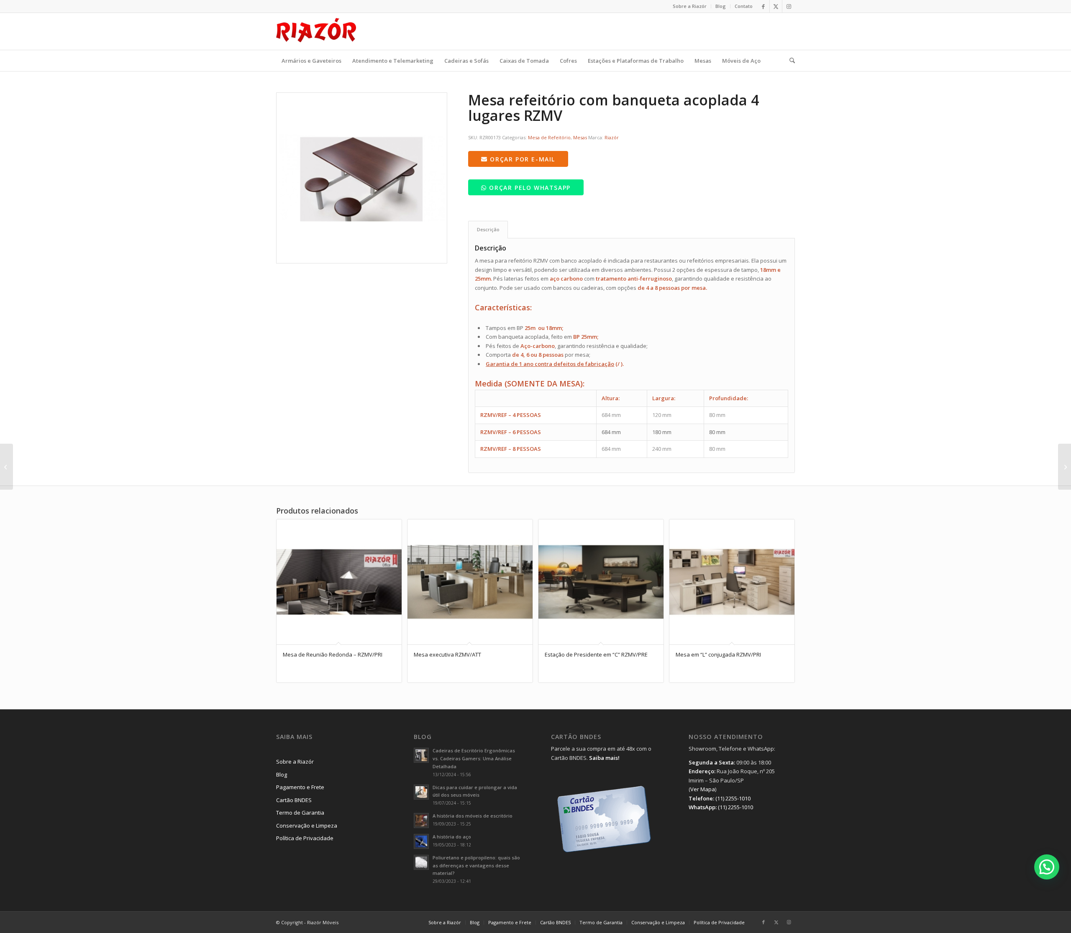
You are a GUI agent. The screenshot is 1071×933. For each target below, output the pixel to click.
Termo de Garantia (300, 812)
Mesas (580, 137)
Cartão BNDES (294, 800)
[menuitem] (690, 6)
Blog (720, 6)
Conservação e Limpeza (306, 825)
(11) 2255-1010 (733, 798)
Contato (744, 6)
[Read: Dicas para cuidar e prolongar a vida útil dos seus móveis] (421, 792)
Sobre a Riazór (690, 6)
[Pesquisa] (789, 60)
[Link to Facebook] (763, 6)
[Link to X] (776, 6)
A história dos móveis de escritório (472, 816)
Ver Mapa (702, 789)
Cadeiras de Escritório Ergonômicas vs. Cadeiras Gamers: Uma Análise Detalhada (474, 758)
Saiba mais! (604, 758)
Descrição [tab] (488, 229)
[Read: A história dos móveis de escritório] (421, 820)
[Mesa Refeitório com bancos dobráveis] (1064, 467)
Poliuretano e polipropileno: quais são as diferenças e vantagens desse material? (476, 865)
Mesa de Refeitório (549, 137)
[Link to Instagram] (788, 6)
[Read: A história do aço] (421, 841)
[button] (1046, 866)
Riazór (612, 137)
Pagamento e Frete (300, 787)
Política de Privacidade (304, 838)
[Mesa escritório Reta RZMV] (6, 467)
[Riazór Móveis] (316, 31)
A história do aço (452, 836)
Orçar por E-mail (521, 159)
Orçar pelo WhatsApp (529, 188)
